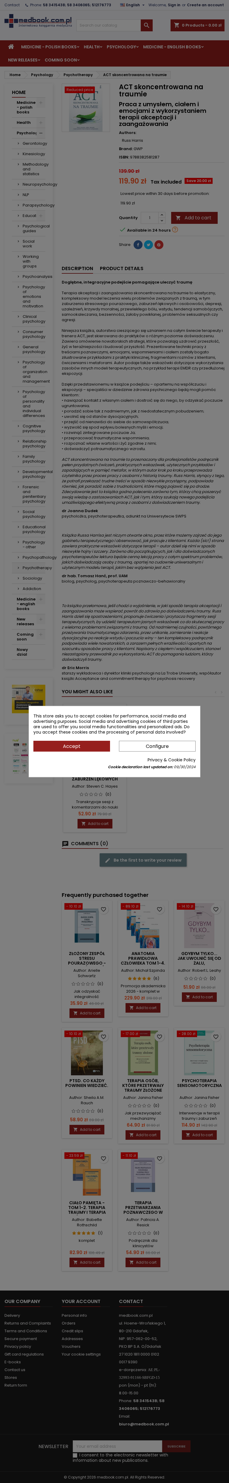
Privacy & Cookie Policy (172, 760)
